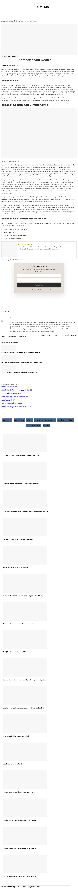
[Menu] (21, 8)
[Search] (57, 8)
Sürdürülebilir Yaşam (10, 57)
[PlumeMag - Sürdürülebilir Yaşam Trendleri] (41, 8)
